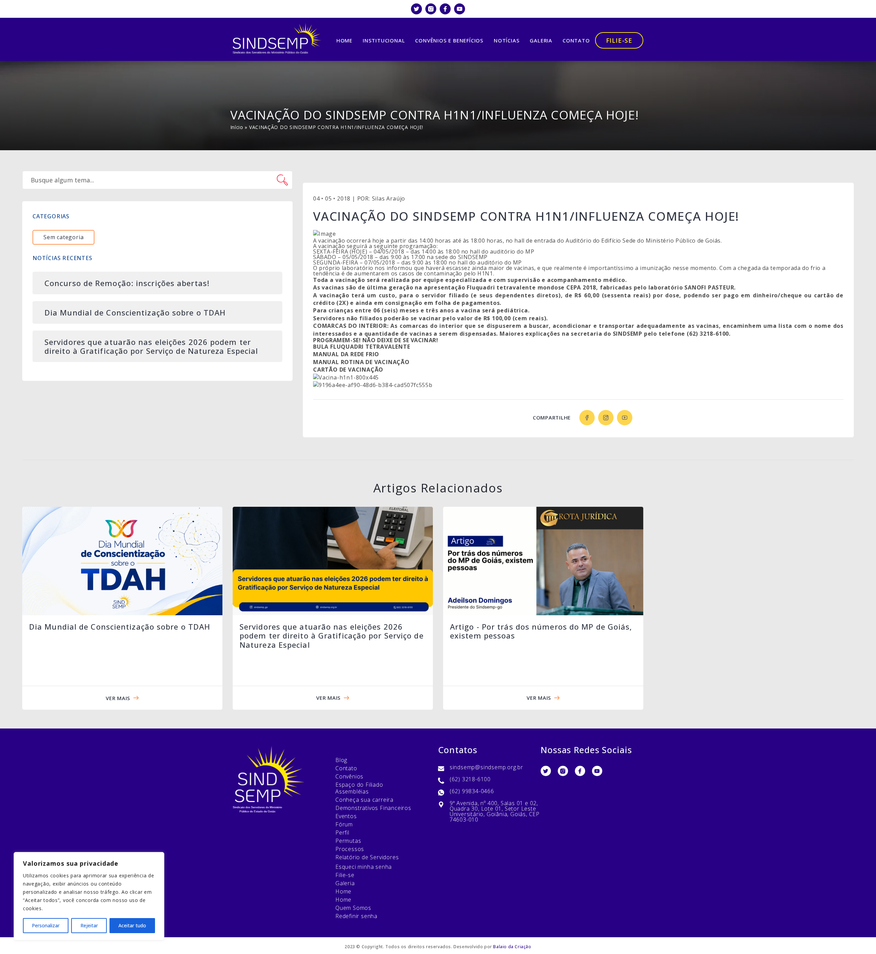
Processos (349, 849)
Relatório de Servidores (367, 857)
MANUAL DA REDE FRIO (346, 354)
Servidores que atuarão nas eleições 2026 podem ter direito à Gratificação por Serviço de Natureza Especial (332, 635)
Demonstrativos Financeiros (373, 808)
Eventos (346, 816)
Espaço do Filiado (359, 784)
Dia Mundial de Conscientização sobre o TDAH (119, 626)
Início (236, 127)
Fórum (344, 824)
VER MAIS (118, 698)
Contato (576, 40)
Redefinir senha (356, 916)
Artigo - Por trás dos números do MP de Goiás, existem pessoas (541, 631)
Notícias (506, 40)
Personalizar (46, 925)
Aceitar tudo (132, 925)
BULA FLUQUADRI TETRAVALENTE (361, 346)
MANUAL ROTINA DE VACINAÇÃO (361, 362)
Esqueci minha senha (363, 867)
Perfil (342, 832)
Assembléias (352, 791)
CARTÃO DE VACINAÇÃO (348, 369)
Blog (341, 760)
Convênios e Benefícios (449, 40)
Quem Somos (353, 908)
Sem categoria (63, 237)
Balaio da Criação (512, 947)
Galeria (541, 40)
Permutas (348, 841)
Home (344, 40)
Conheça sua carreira (364, 799)
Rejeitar (89, 925)
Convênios (349, 776)
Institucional (384, 40)
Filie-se (619, 40)
